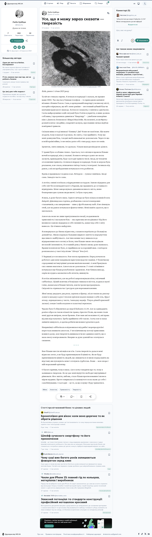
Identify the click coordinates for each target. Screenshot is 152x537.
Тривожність (65, 390)
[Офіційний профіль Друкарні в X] (145, 534)
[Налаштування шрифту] (108, 13)
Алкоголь (53, 390)
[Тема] (138, 3)
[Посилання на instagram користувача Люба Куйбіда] (19, 47)
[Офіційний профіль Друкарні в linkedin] (149, 534)
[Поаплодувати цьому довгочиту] (61, 396)
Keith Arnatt (93, 87)
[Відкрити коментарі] (71, 396)
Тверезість (77, 390)
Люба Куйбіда (19, 22)
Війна (45, 390)
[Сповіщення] (107, 3)
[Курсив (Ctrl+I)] (122, 40)
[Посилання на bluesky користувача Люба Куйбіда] (15, 47)
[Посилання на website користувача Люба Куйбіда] (23, 47)
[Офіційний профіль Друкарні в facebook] (139, 534)
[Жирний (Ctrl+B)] (118, 40)
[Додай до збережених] (34, 63)
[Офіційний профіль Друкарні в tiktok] (142, 534)
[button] (107, 3)
